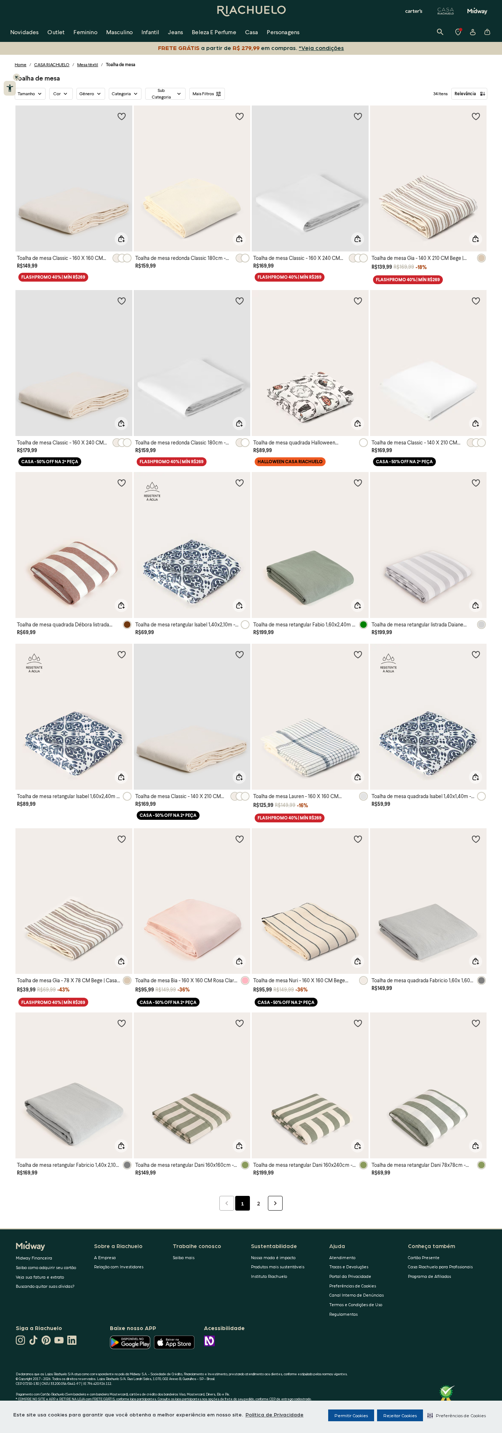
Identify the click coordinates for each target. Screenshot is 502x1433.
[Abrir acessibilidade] (10, 88)
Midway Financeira (34, 1258)
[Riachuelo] (251, 11)
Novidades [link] (24, 31)
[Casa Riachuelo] (445, 11)
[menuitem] (24, 32)
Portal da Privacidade (350, 1276)
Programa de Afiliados (429, 1276)
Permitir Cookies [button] (351, 1415)
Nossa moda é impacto (273, 1257)
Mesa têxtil (87, 64)
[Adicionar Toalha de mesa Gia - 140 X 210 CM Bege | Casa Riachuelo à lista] (476, 116)
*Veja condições (322, 47)
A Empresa (105, 1257)
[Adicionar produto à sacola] (121, 239)
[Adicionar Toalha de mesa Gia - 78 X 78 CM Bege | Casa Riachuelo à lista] (122, 839)
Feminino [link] (85, 31)
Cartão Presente (424, 1257)
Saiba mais (183, 1257)
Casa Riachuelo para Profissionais (440, 1266)
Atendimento (342, 1257)
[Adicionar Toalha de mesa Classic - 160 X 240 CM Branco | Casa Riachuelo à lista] (358, 116)
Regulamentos (343, 1314)
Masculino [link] (119, 31)
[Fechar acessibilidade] (16, 77)
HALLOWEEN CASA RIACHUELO (290, 461)
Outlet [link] (56, 31)
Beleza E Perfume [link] (214, 31)
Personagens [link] (283, 31)
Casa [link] (251, 31)
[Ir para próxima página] (275, 1203)
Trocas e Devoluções (348, 1266)
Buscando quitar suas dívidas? (45, 1286)
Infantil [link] (150, 31)
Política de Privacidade (274, 1414)
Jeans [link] (175, 31)
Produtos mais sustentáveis (277, 1266)
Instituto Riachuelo (269, 1276)
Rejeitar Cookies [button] (400, 1415)
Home (20, 64)
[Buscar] (440, 32)
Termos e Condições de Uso (355, 1304)
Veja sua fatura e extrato (40, 1277)
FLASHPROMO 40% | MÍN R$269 (53, 277)
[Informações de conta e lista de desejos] (472, 32)
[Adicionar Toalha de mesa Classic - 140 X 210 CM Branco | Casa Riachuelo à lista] (476, 301)
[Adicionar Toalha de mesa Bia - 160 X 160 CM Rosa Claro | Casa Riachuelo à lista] (240, 839)
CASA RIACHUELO (51, 64)
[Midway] (477, 11)
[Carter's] (414, 11)
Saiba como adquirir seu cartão (46, 1267)
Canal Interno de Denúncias (356, 1295)
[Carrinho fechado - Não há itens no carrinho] (487, 32)
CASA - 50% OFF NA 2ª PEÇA (49, 461)
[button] (456, 1415)
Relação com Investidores (118, 1266)
